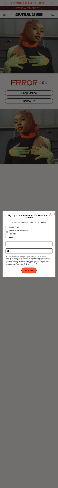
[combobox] (9, 251)
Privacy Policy (20, 264)
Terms (27, 264)
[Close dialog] (53, 214)
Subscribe (29, 270)
